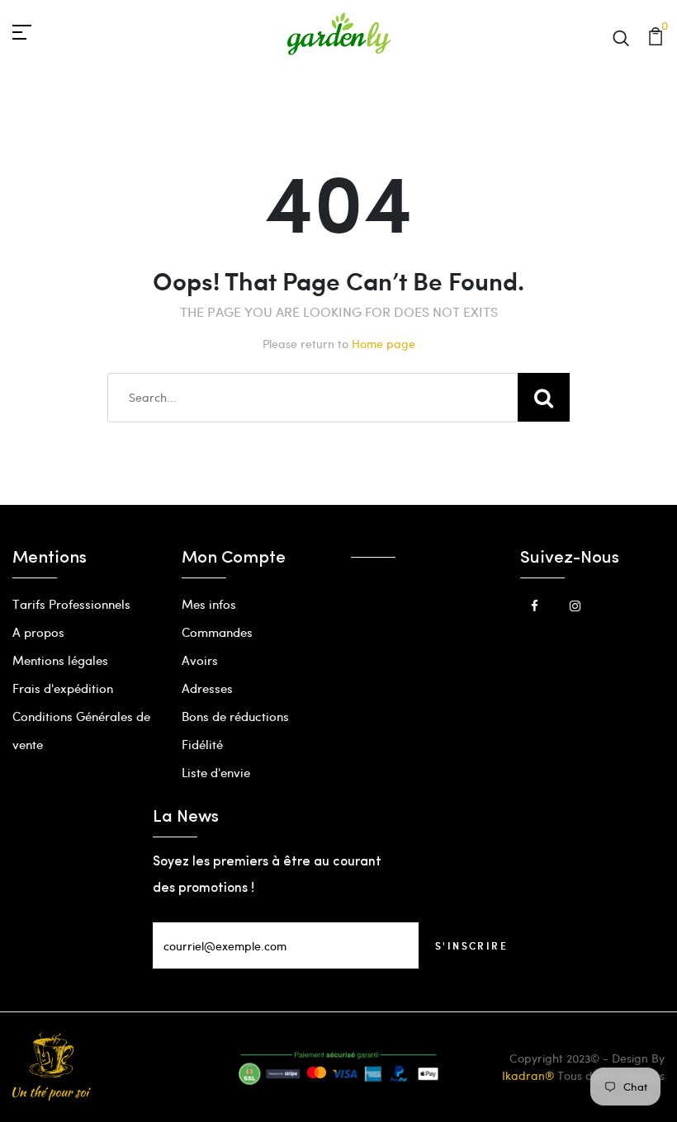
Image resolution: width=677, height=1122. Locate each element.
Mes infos (209, 604)
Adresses (207, 688)
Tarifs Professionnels (71, 604)
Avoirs (200, 660)
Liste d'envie (216, 772)
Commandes (217, 632)
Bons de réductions (235, 716)
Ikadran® (528, 1075)
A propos (38, 632)
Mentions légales (60, 660)
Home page (383, 343)
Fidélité (202, 744)
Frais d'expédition (62, 688)
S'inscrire (471, 945)
